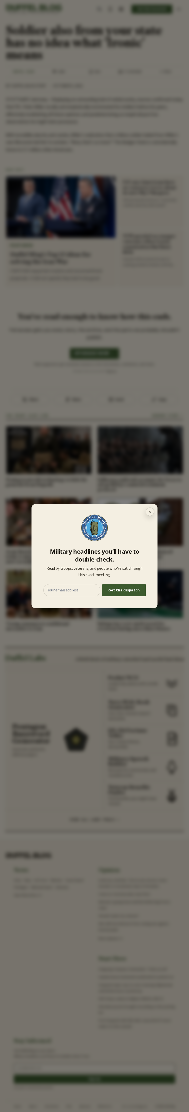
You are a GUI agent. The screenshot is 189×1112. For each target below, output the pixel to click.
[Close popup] (150, 511)
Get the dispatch (124, 590)
